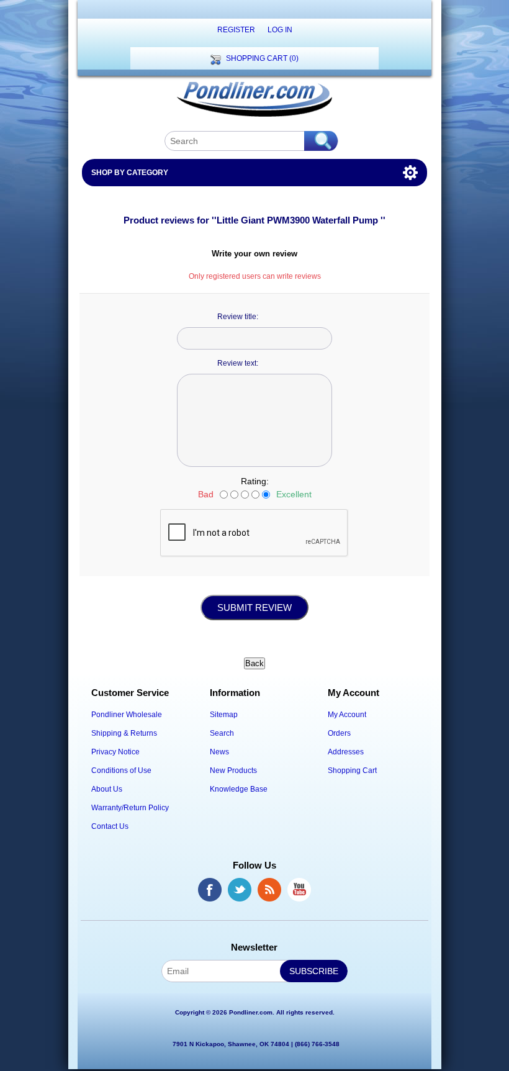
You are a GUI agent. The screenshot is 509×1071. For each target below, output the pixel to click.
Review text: (237, 363)
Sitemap (224, 714)
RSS (269, 890)
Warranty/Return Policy (130, 807)
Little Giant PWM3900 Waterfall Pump (299, 220)
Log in (280, 29)
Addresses (346, 752)
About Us (106, 789)
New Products (233, 770)
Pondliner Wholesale (126, 714)
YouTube (299, 890)
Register (236, 29)
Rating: (255, 481)
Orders (339, 733)
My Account (347, 714)
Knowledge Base (239, 789)
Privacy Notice (115, 752)
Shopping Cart (352, 770)
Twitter (239, 890)
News (219, 752)
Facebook (210, 890)
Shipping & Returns (124, 733)
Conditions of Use (121, 770)
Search (222, 733)
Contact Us (109, 826)
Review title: (237, 316)
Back (254, 663)
